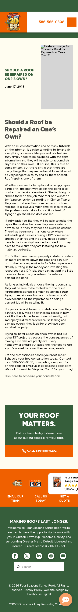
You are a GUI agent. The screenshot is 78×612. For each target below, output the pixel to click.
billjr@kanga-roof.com (56, 366)
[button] (71, 22)
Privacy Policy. (33, 590)
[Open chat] (65, 599)
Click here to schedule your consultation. (33, 376)
